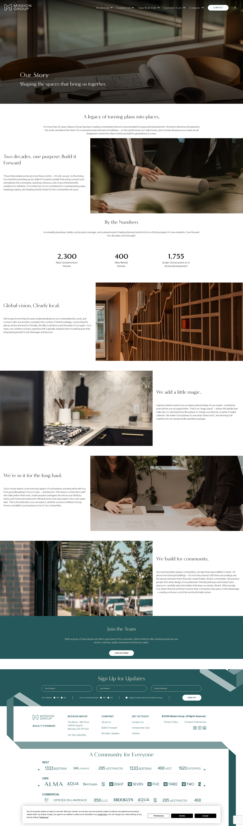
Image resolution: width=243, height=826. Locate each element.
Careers (136, 733)
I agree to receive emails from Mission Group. (146, 698)
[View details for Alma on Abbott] (53, 784)
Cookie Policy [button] (102, 814)
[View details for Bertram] (90, 784)
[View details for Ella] (103, 784)
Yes (57, 698)
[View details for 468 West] (165, 768)
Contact (218, 7)
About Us (106, 722)
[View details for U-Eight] (116, 784)
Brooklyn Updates (111, 733)
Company (108, 716)
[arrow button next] (204, 770)
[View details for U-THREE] (170, 784)
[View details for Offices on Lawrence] (70, 800)
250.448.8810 (79, 735)
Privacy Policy (171, 722)
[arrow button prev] (39, 770)
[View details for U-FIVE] (153, 784)
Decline (182, 816)
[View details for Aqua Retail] (143, 800)
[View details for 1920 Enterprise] (190, 768)
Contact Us (138, 722)
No (65, 698)
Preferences (159, 816)
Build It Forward (109, 727)
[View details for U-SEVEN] (135, 784)
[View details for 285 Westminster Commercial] (175, 800)
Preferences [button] (44, 817)
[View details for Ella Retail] (155, 800)
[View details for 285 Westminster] (111, 768)
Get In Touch (140, 716)
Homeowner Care (141, 727)
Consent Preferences (195, 722)
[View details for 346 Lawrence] (82, 768)
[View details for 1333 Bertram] (140, 768)
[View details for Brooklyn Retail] (123, 800)
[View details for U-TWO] (188, 784)
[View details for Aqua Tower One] (72, 784)
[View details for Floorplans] (55, 768)
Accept (205, 816)
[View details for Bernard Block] (46, 800)
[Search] (235, 7)
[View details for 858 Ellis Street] (101, 800)
